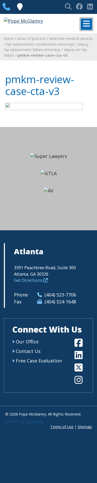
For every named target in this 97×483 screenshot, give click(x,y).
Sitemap (85, 426)
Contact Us (27, 351)
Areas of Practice (31, 38)
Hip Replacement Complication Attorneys (40, 44)
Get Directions (28, 280)
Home (9, 38)
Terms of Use (61, 426)
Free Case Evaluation (38, 361)
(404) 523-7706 (59, 295)
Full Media (34, 421)
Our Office (26, 341)
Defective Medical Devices (71, 38)
